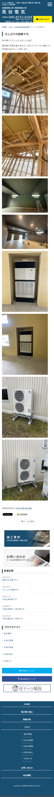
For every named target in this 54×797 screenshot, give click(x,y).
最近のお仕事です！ (10, 578)
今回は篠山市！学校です (12, 617)
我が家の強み (27, 712)
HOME (4, 27)
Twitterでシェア (28, 671)
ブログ (10, 27)
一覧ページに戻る (27, 521)
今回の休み (8, 654)
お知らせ (7, 661)
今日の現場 (8, 640)
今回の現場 (19, 27)
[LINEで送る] (22, 514)
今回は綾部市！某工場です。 (14, 607)
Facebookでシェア (27, 679)
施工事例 (26, 27)
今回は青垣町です (9, 598)
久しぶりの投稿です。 (11, 588)
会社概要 (27, 775)
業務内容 (27, 719)
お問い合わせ (27, 768)
